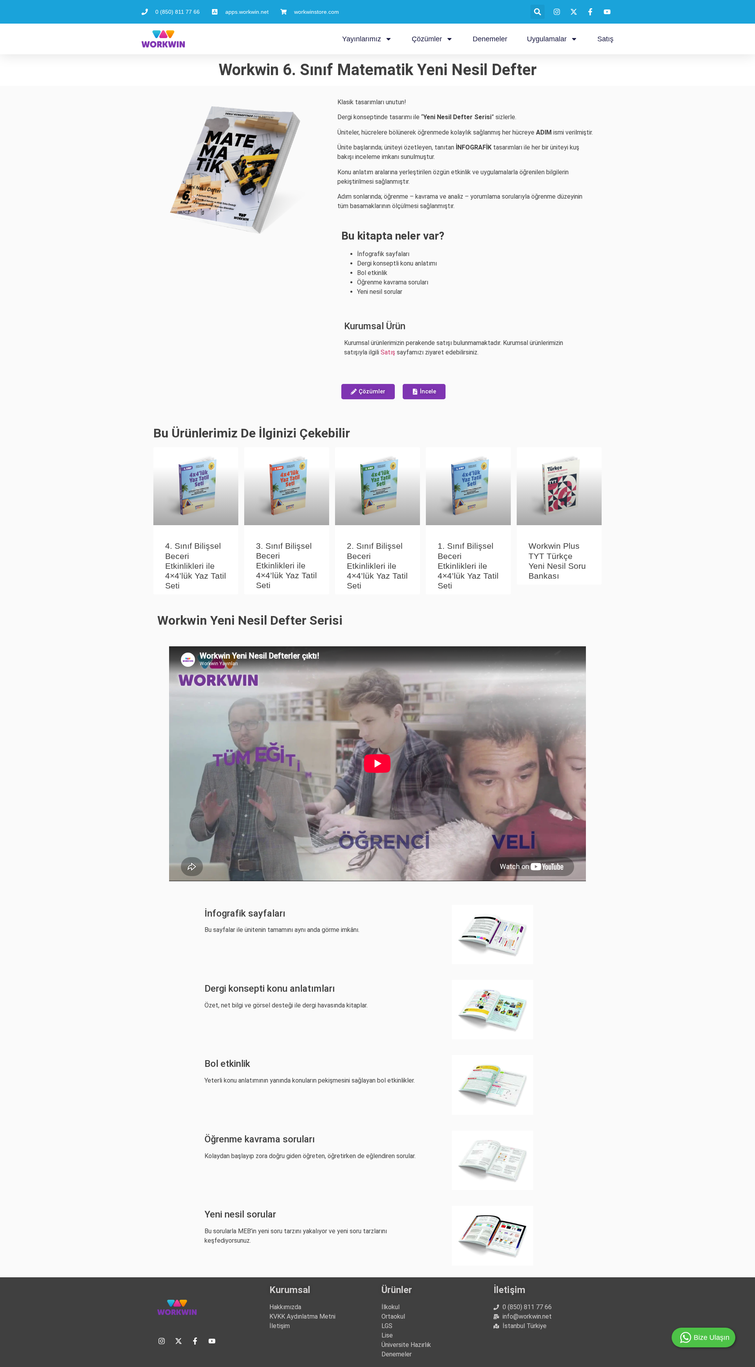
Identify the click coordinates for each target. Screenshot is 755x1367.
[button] (537, 12)
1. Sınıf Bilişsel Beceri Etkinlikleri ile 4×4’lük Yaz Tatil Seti (468, 565)
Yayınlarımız (361, 39)
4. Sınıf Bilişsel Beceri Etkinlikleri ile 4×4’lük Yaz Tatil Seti (195, 565)
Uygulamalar (547, 39)
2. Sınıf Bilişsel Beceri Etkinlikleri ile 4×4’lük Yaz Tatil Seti (377, 565)
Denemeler (490, 39)
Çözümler (427, 39)
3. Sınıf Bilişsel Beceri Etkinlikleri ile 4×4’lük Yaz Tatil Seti (286, 565)
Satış (605, 39)
